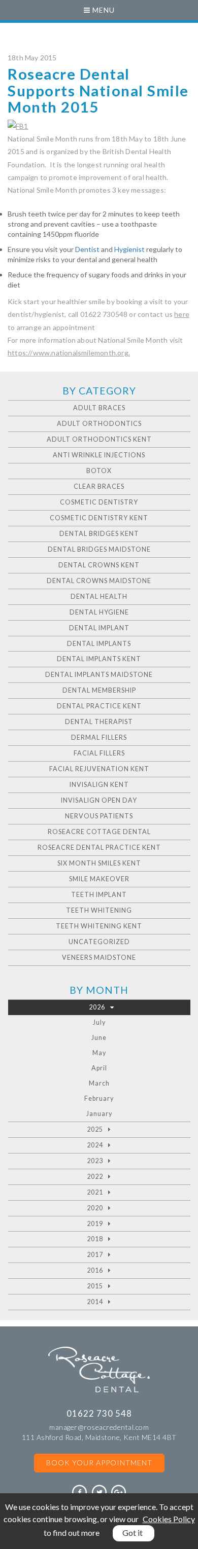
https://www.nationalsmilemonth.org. (69, 352)
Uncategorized (99, 942)
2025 (95, 1129)
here (181, 314)
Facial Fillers (99, 753)
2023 (95, 1161)
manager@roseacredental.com (99, 1427)
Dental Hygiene (99, 612)
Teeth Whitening (99, 910)
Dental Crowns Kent (99, 565)
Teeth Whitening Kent (99, 926)
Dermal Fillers (99, 737)
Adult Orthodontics (99, 423)
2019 (95, 1224)
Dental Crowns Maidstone (99, 581)
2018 (95, 1239)
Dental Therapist (99, 722)
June (99, 1037)
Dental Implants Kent (99, 659)
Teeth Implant (99, 894)
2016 (95, 1270)
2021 (95, 1192)
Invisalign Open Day (99, 800)
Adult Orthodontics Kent (99, 439)
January (99, 1114)
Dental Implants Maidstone (99, 674)
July (99, 1022)
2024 (95, 1145)
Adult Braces (99, 408)
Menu (102, 10)
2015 (95, 1286)
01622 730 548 (99, 1413)
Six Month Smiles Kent (99, 863)
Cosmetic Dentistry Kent (99, 518)
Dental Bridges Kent (99, 533)
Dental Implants (99, 643)
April (99, 1068)
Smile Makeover (99, 879)
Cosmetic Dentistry (99, 502)
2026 (97, 1007)
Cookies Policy (169, 1519)
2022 (95, 1176)
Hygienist (130, 249)
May (99, 1053)
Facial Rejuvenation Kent (99, 769)
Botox (99, 471)
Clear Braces (99, 486)
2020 (95, 1208)
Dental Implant (99, 628)
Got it (132, 1532)
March (99, 1083)
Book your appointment (99, 1462)
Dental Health (99, 596)
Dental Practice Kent (99, 706)
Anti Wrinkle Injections (99, 455)
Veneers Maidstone (99, 957)
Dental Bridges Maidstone (99, 549)
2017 (95, 1254)
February (99, 1098)
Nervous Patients (99, 816)
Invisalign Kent (99, 784)
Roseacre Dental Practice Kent (99, 847)
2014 (95, 1302)
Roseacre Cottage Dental (99, 832)
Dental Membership (99, 690)
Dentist (87, 249)
